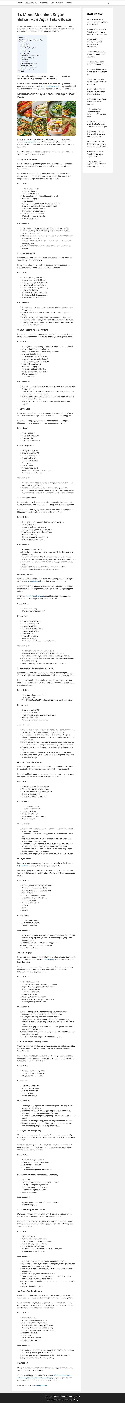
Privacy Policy (74, 1397)
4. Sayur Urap (24, 49)
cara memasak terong (34, 596)
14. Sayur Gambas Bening (27, 69)
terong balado (33, 581)
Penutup (21, 71)
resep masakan (29, 142)
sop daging (49, 959)
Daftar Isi (64, 1397)
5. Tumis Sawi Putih (26, 51)
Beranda (19, 3)
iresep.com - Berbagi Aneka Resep (65, 1400)
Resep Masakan (31, 3)
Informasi (69, 3)
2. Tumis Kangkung (26, 46)
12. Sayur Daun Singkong (27, 65)
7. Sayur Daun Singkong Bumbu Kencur (31, 55)
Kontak (56, 1397)
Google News (41, 1385)
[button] (108, 2)
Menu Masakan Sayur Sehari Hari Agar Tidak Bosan (30, 41)
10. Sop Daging (24, 61)
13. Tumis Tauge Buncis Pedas (28, 67)
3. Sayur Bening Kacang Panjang (29, 48)
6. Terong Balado (25, 53)
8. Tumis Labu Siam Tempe (27, 57)
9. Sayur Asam (24, 59)
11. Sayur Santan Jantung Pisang (29, 63)
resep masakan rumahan (50, 86)
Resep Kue (44, 3)
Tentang (48, 1397)
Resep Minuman (57, 3)
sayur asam (21, 866)
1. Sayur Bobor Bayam (26, 44)
